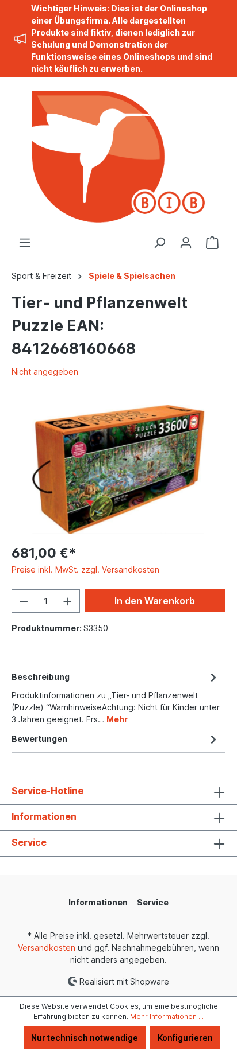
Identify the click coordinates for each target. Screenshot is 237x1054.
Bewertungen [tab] (39, 739)
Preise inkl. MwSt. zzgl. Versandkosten (85, 569)
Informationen (44, 816)
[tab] (116, 697)
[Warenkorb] (212, 243)
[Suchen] (159, 243)
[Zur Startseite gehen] (118, 157)
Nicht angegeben (45, 371)
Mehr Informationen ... (167, 1016)
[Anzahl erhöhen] (68, 601)
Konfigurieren (185, 1038)
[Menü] (25, 243)
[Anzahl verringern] (24, 601)
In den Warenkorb (154, 600)
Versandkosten (46, 947)
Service (29, 842)
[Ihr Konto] (186, 243)
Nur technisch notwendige (84, 1038)
